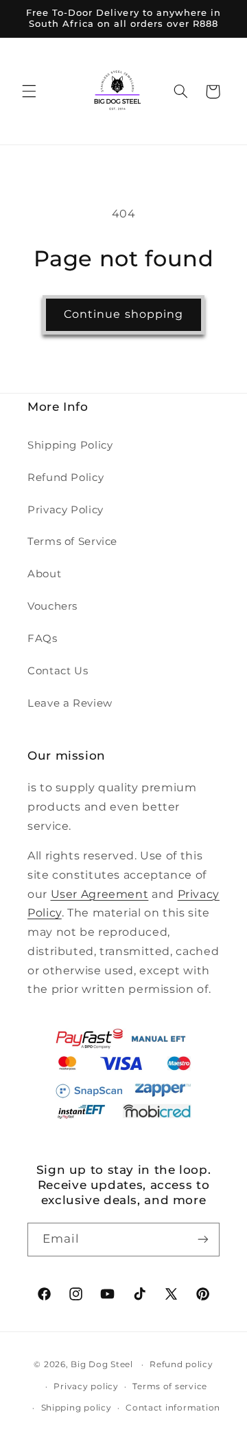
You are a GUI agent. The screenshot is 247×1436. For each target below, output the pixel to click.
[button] (29, 91)
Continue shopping (123, 314)
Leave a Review (70, 703)
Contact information (173, 1408)
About (44, 574)
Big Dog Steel (102, 1364)
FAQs (42, 638)
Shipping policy (76, 1408)
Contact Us (57, 671)
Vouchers (52, 606)
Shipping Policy (70, 445)
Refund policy (181, 1364)
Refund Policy (65, 477)
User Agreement (100, 894)
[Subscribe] (203, 1239)
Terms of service (169, 1386)
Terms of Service (72, 541)
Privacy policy (86, 1386)
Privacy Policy (65, 510)
